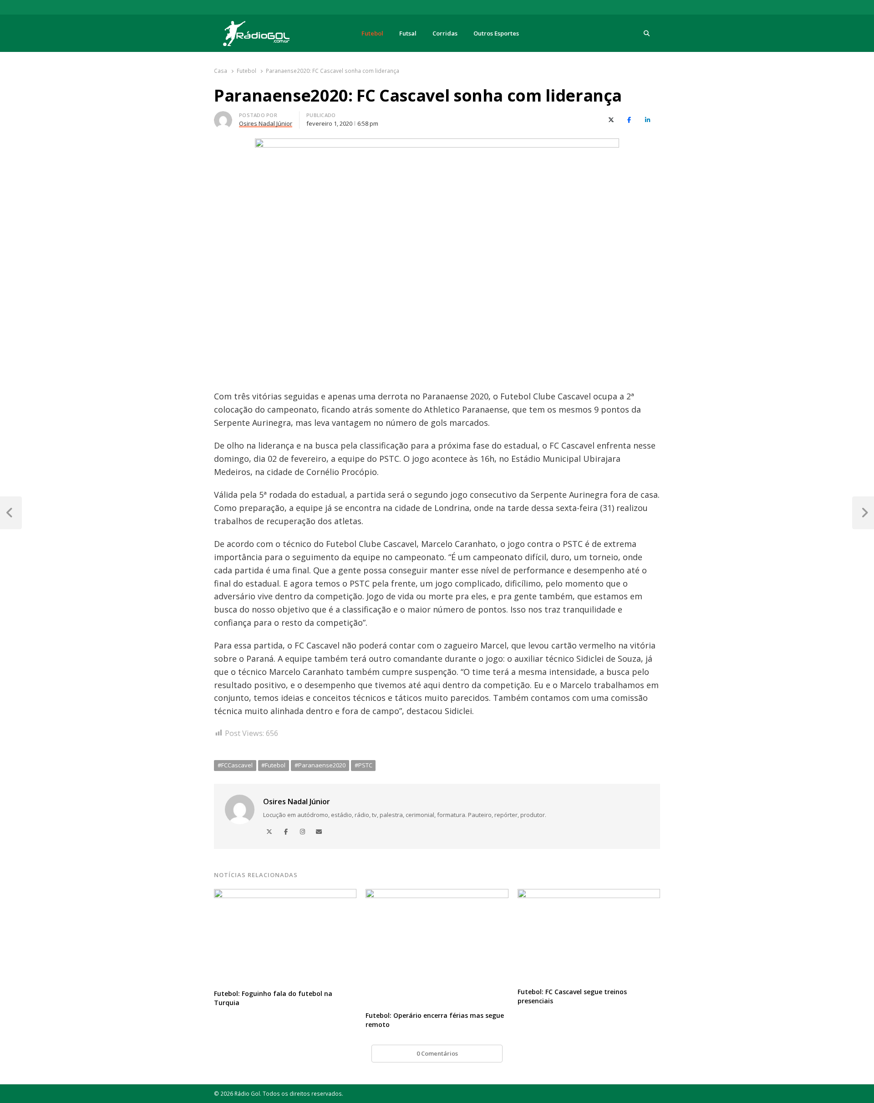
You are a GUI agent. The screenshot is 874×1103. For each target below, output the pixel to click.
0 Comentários (437, 1053)
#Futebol (273, 765)
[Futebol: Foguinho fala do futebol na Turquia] (285, 894)
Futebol (372, 33)
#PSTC (363, 765)
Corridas (444, 33)
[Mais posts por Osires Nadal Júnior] (223, 116)
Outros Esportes (496, 33)
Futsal (408, 33)
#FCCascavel (235, 765)
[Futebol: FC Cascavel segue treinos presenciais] (589, 894)
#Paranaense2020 (320, 765)
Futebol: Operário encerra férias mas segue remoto (435, 1020)
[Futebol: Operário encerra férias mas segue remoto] (437, 894)
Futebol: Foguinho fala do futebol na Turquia (273, 998)
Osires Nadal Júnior (296, 802)
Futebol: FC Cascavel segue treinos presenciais (572, 996)
